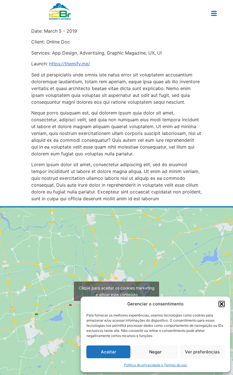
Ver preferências (202, 352)
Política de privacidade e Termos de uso (155, 365)
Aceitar (108, 352)
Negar (155, 352)
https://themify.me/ (69, 63)
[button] (221, 304)
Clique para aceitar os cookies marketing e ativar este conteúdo (117, 291)
